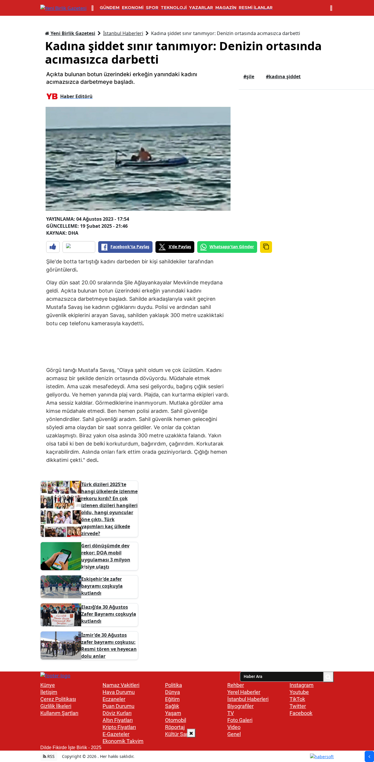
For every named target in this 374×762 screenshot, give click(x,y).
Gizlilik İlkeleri (55, 706)
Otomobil (175, 720)
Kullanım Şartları (59, 713)
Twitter (298, 706)
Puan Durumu (118, 706)
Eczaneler (114, 699)
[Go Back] (369, 756)
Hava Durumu (119, 692)
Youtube (299, 692)
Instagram (302, 685)
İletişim (48, 692)
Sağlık (172, 706)
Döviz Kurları (117, 713)
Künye (47, 685)
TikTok (297, 699)
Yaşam (173, 713)
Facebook (301, 713)
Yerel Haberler (243, 692)
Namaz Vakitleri (121, 685)
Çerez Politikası (58, 699)
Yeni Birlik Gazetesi (72, 33)
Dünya (172, 692)
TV (230, 713)
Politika (173, 685)
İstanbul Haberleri (123, 33)
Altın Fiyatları (118, 720)
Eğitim (172, 699)
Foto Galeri (239, 720)
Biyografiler (240, 706)
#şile (248, 76)
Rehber (235, 685)
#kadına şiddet (283, 76)
